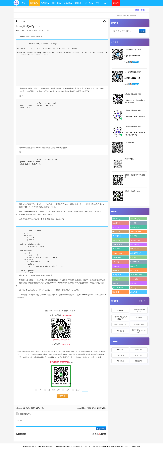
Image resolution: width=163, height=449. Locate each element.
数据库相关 (56, 3)
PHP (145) (134, 270)
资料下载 (78, 3)
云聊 (106, 3)
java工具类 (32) (117, 287)
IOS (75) (133, 257)
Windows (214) (135, 244)
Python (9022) (135, 227)
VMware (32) (134, 249)
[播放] (104, 21)
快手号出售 (120, 331)
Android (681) (117, 257)
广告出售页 (120, 355)
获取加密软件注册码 (45, 446)
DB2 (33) (133, 236)
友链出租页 (138, 355)
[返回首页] (17, 21)
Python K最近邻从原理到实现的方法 (30, 408)
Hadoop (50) (134, 262)
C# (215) (115, 227)
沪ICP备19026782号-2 (108, 446)
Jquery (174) (116, 275)
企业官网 (116, 3)
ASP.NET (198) (135, 253)
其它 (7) (133, 287)
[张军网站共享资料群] (134, 62)
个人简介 (77, 446)
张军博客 (120, 310)
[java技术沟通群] (134, 84)
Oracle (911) (116, 231)
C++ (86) (133, 223)
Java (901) (116, 223)
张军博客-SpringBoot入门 (138, 331)
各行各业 (88, 3)
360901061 (136, 446)
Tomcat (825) (135, 240)
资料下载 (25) (117, 283)
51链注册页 (138, 350)
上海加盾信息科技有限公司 (138, 310)
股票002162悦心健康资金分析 (120, 318)
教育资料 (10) (135, 218)
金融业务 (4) (116, 218)
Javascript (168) (136, 275)
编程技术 (33, 3)
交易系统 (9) (134, 283)
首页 (23, 3)
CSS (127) (134, 279)
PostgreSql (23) (117, 240)
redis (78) (115, 270)
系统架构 (44, 3)
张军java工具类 (139, 324)
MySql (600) (116, 236)
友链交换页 (138, 361)
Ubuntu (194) (117, 253)
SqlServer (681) (135, 231)
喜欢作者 (62, 396)
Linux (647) (116, 249)
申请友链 (142, 301)
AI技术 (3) (133, 292)
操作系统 (67, 3)
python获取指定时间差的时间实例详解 (91, 408)
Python (22, 21)
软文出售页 (120, 361)
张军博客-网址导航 (120, 324)
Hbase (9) (115, 266)
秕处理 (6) (116, 292)
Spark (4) (133, 266)
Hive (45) (115, 262)
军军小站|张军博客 (29, 446)
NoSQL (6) (116, 279)
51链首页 (120, 350)
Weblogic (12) (117, 244)
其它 (97, 3)
